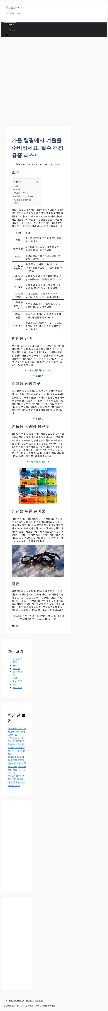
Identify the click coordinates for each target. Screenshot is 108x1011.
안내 (16, 625)
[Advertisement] (38, 59)
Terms (29, 1000)
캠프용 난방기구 (21, 192)
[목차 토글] (36, 182)
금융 (15, 662)
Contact (39, 1000)
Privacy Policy (16, 1000)
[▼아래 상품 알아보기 (36, 461)
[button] (6, 35)
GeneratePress (47, 1005)
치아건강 (17, 681)
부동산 (16, 668)
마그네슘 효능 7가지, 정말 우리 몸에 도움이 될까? (17, 731)
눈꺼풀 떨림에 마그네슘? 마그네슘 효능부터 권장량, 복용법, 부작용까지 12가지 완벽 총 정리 (16, 745)
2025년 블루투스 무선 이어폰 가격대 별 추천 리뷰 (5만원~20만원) (16, 780)
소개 (16, 186)
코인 (15, 684)
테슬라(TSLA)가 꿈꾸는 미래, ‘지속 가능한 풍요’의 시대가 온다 (17, 768)
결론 (16, 203)
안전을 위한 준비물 (22, 199)
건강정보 (17, 658)
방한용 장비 (19, 189)
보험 (15, 665)
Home (12, 30)
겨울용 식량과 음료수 (23, 196)
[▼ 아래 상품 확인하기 (36, 370)
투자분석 (17, 687)
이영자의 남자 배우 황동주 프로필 (16, 758)
